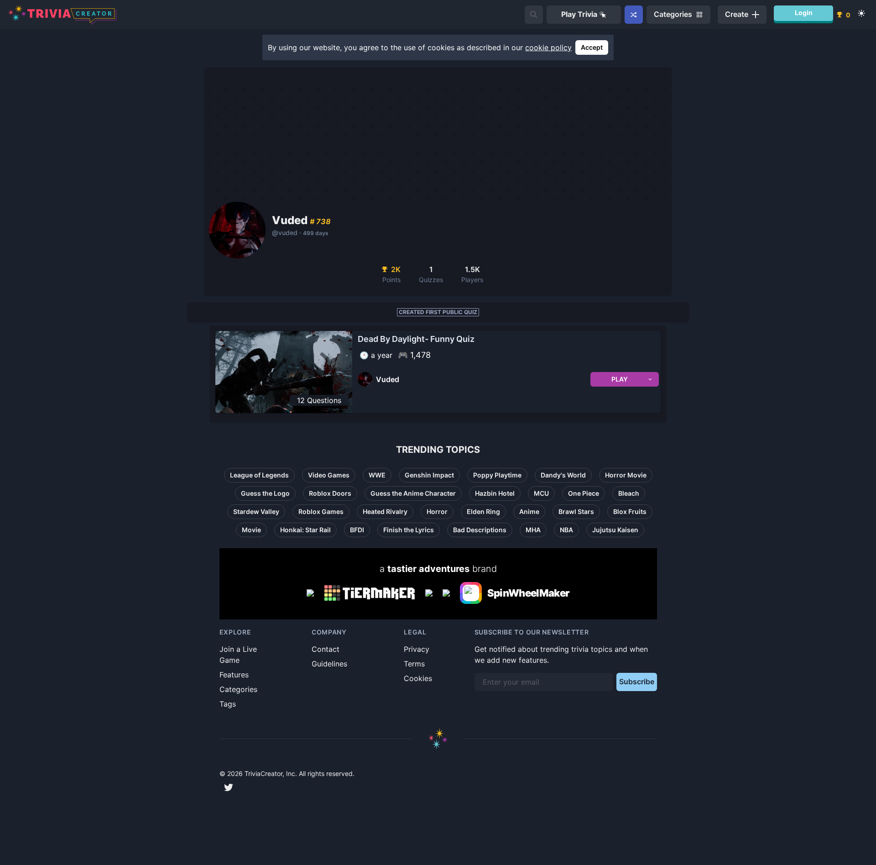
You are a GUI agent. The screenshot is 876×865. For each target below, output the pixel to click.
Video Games (328, 475)
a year (381, 355)
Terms (414, 663)
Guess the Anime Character (413, 493)
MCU (541, 493)
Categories (238, 689)
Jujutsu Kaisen (615, 530)
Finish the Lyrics (408, 530)
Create (736, 14)
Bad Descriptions (479, 530)
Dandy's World (563, 475)
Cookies (418, 678)
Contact (325, 649)
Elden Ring (483, 511)
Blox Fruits (630, 511)
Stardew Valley (256, 511)
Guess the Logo (265, 493)
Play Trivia (579, 14)
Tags (227, 703)
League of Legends (259, 475)
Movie (251, 530)
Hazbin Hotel (495, 493)
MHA (533, 530)
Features (234, 674)
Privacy (416, 649)
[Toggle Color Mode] (861, 13)
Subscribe (636, 681)
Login (804, 12)
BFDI (357, 530)
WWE (377, 475)
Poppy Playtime (497, 475)
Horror (437, 511)
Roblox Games (321, 511)
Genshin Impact (429, 475)
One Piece (583, 493)
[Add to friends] (534, 14)
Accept (592, 47)
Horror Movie (626, 475)
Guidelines (329, 663)
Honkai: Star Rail (305, 530)
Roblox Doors (330, 493)
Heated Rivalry (385, 511)
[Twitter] (228, 787)
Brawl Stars (576, 511)
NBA (566, 530)
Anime (529, 511)
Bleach (628, 493)
